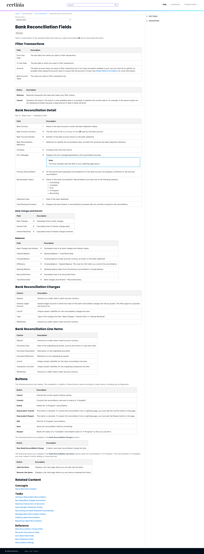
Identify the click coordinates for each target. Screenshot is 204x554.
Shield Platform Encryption (107, 71)
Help (164, 4)
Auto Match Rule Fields (24, 536)
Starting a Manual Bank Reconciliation (30, 497)
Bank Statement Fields (24, 539)
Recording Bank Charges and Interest (30, 500)
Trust (30, 551)
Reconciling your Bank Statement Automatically (34, 511)
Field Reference (41, 13)
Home (17, 13)
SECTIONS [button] (153, 16)
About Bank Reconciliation (26, 489)
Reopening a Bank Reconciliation (28, 521)
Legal (26, 551)
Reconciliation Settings (24, 542)
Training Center (190, 4)
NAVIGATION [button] (154, 21)
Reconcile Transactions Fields (27, 532)
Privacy (35, 551)
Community (175, 4)
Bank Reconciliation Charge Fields (29, 529)
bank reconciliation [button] (70, 38)
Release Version (20, 17)
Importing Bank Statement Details (29, 507)
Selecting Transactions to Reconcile (29, 504)
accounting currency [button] (71, 132)
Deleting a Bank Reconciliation (27, 517)
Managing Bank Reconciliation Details (30, 514)
